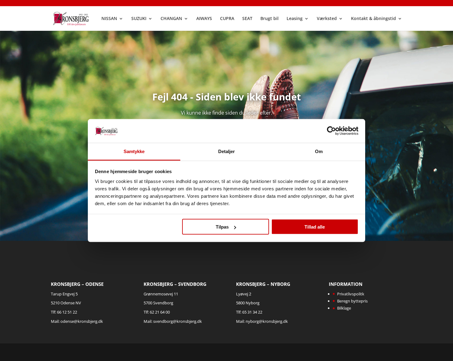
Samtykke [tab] (134, 151)
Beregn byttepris (352, 301)
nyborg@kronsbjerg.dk (267, 321)
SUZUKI (138, 18)
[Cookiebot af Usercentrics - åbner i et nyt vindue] (331, 131)
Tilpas (222, 226)
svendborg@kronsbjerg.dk (177, 321)
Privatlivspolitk (350, 294)
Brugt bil (269, 18)
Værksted (327, 18)
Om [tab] (319, 151)
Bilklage (344, 308)
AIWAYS (204, 18)
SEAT (247, 18)
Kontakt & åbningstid (373, 18)
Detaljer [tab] (226, 151)
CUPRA (227, 18)
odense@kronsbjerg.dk (81, 321)
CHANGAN (171, 18)
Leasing (295, 18)
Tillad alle (314, 226)
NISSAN (109, 18)
